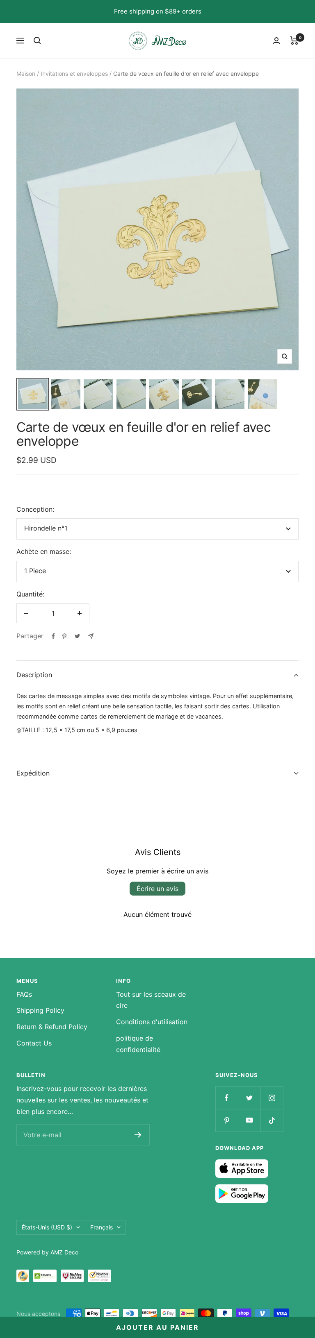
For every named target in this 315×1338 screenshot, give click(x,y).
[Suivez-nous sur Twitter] (249, 1097)
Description (34, 675)
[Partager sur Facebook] (53, 636)
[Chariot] (294, 40)
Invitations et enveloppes (74, 73)
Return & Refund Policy (51, 1027)
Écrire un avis (157, 888)
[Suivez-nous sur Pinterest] (226, 1120)
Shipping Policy (40, 1010)
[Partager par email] (91, 636)
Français (101, 1227)
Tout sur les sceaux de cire (151, 1000)
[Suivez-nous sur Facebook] (226, 1097)
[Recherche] (37, 40)
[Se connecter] (276, 40)
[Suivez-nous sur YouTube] (249, 1120)
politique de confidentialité (138, 1044)
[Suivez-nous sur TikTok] (271, 1120)
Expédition (33, 773)
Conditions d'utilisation (151, 1022)
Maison (25, 73)
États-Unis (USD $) (47, 1227)
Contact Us (34, 1043)
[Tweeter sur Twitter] (77, 636)
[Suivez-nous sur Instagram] (271, 1097)
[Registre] (138, 1135)
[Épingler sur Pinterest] (64, 636)
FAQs (24, 994)
